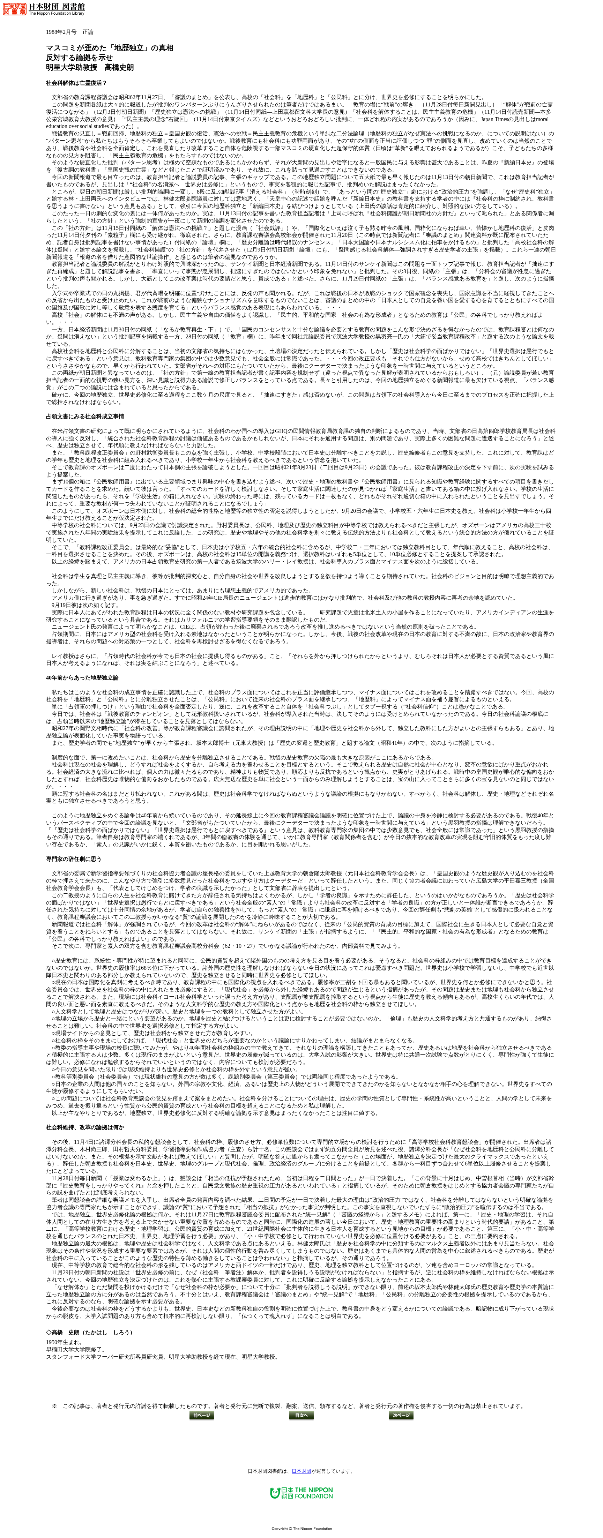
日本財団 (301, 1471)
